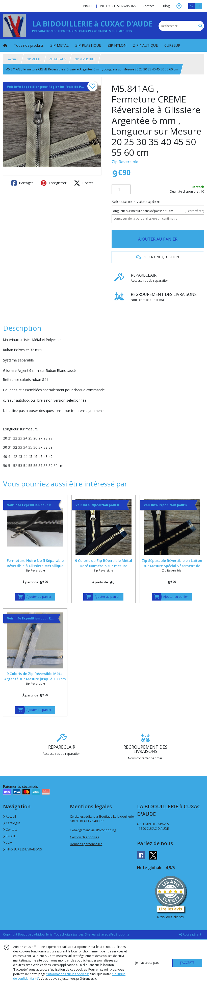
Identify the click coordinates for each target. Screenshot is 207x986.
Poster (87, 182)
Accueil (13, 59)
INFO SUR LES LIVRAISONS (23, 849)
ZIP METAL (33, 59)
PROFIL (10, 836)
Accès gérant (191, 934)
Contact (148, 6)
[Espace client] (179, 6)
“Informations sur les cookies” (67, 974)
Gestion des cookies (84, 837)
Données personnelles (86, 844)
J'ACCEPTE (187, 963)
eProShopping (119, 934)
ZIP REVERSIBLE (84, 59)
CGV (8, 843)
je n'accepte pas (147, 963)
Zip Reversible (125, 162)
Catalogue (12, 823)
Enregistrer (57, 182)
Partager (25, 182)
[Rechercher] (200, 26)
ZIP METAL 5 (57, 59)
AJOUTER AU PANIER (157, 239)
